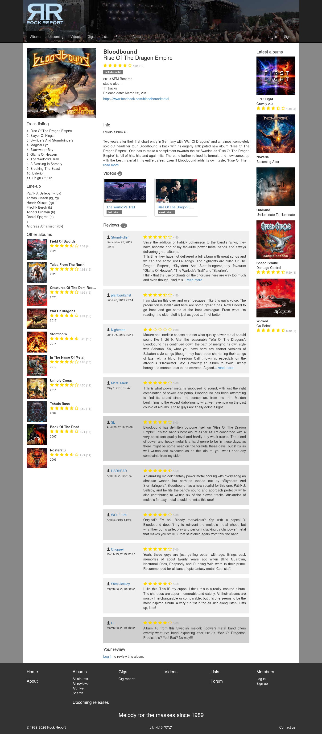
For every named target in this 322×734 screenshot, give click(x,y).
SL (113, 422)
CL (113, 622)
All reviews (80, 683)
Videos (75, 36)
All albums (80, 678)
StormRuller (120, 237)
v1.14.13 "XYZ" (161, 727)
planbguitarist (121, 295)
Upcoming (55, 36)
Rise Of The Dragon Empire (178, 207)
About (136, 36)
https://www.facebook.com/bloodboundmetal (136, 98)
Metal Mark (119, 383)
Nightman (118, 329)
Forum (120, 36)
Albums (35, 36)
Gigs (91, 36)
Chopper (117, 549)
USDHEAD (119, 470)
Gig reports (127, 678)
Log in (272, 36)
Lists (105, 36)
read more (111, 164)
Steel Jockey (120, 583)
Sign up (289, 36)
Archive (78, 688)
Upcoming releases (91, 702)
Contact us (287, 727)
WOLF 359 (119, 514)
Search (78, 692)
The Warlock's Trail (121, 207)
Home (32, 671)
